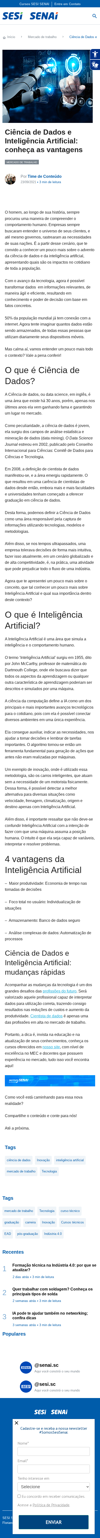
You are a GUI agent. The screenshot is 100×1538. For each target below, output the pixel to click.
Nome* (23, 1443)
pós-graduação (27, 1234)
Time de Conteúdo (45, 176)
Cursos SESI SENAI (34, 4)
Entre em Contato (67, 4)
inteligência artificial (70, 1160)
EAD (7, 1234)
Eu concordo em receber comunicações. (53, 1496)
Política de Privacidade (51, 1504)
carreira (30, 1222)
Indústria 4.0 (53, 1234)
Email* (22, 1460)
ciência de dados (19, 1160)
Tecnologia (49, 1171)
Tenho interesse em (33, 1478)
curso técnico (70, 1211)
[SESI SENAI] (30, 16)
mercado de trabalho (21, 1171)
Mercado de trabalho (22, 162)
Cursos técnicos (72, 1222)
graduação (11, 1222)
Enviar (54, 1522)
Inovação (43, 1160)
